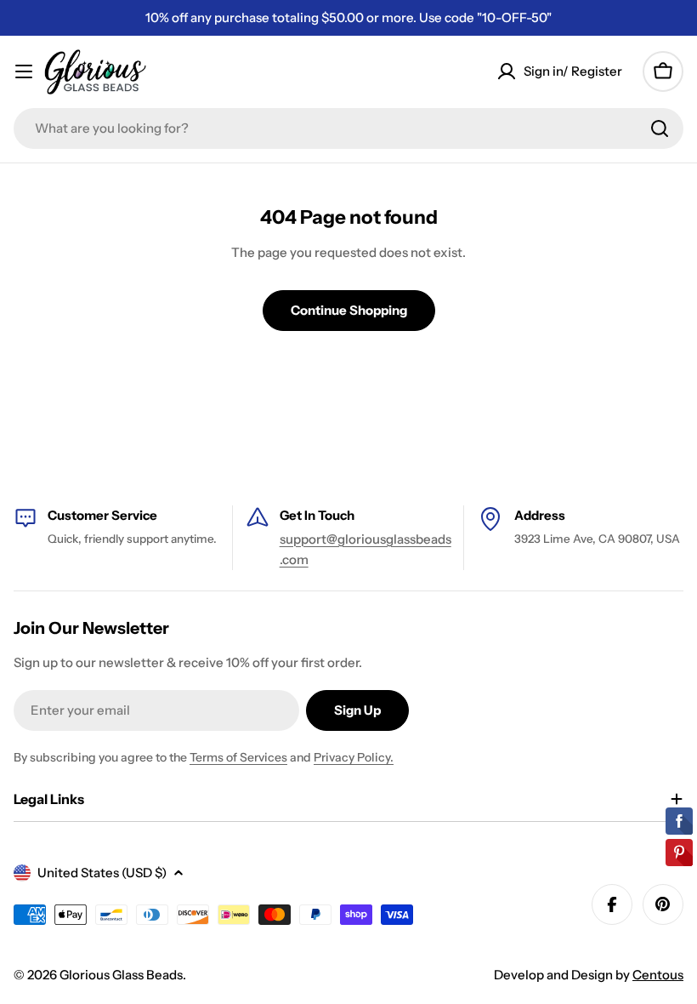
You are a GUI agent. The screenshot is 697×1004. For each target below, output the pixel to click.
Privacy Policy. (354, 757)
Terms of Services (238, 757)
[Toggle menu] (24, 71)
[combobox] (348, 128)
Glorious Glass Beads (121, 975)
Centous (657, 975)
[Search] (659, 128)
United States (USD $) (102, 872)
